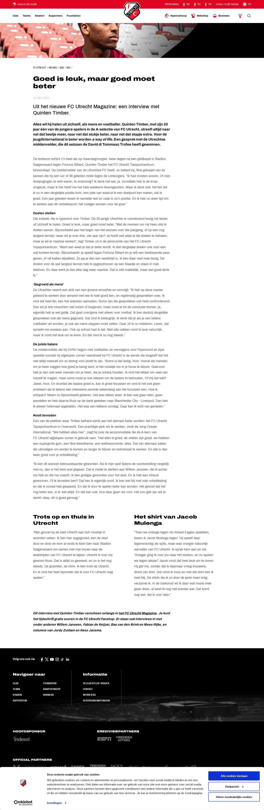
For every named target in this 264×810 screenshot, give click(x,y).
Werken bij (89, 694)
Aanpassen (232, 786)
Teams (16, 689)
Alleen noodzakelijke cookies (234, 796)
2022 (62, 67)
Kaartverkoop (52, 689)
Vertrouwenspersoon (96, 700)
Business (48, 694)
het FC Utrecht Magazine (138, 613)
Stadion (17, 694)
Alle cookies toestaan (234, 775)
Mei (68, 67)
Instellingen (54, 802)
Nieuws (53, 67)
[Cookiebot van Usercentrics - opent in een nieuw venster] (23, 803)
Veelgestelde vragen (96, 683)
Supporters (20, 700)
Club (15, 683)
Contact (88, 689)
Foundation (49, 683)
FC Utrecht (39, 67)
